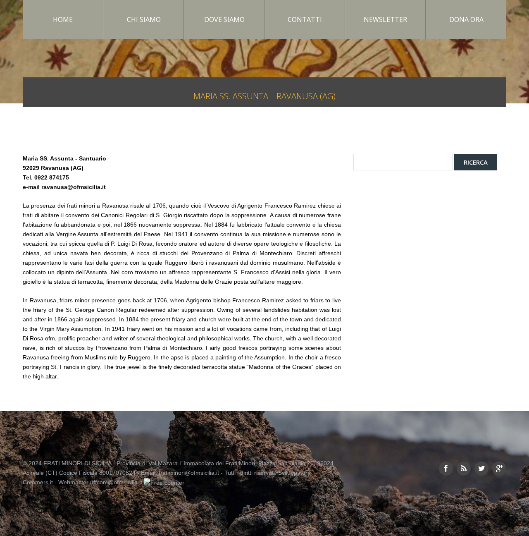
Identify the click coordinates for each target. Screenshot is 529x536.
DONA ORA (466, 19)
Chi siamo (144, 19)
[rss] (464, 469)
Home (63, 19)
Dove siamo (224, 19)
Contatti (305, 19)
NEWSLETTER (385, 19)
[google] (499, 469)
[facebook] (446, 469)
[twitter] (481, 469)
